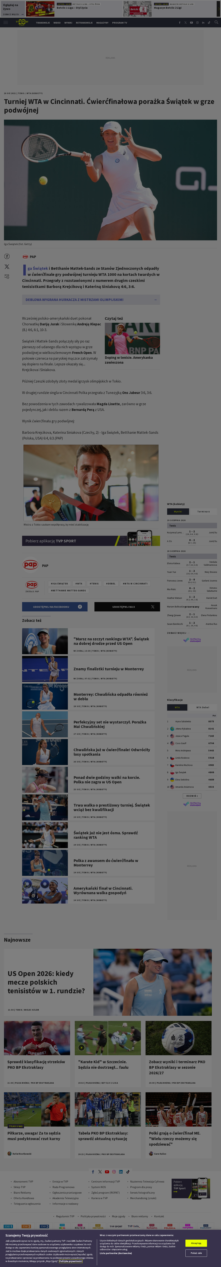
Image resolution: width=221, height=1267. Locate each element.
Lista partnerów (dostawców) (116, 1253)
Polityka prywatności (70, 1261)
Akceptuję (196, 1243)
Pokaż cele (196, 1253)
